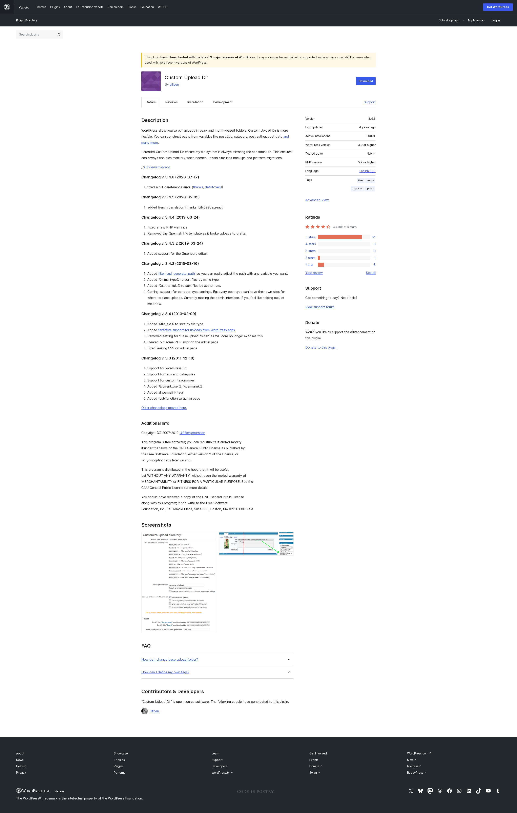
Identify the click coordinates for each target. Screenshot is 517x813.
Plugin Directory (27, 20)
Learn (215, 753)
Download (366, 81)
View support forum (319, 307)
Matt (412, 760)
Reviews (171, 102)
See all (371, 273)
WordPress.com (419, 753)
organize (357, 188)
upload (370, 188)
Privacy (21, 772)
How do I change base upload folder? (169, 659)
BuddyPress (417, 772)
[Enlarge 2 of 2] (288, 537)
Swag (314, 772)
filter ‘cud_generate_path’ (176, 273)
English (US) (367, 171)
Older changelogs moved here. (164, 408)
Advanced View (317, 200)
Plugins (118, 766)
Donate (316, 766)
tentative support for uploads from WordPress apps (196, 330)
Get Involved (318, 753)
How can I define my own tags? (165, 672)
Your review (314, 273)
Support (370, 102)
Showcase (121, 753)
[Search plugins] (59, 34)
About (20, 753)
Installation (195, 102)
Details (151, 102)
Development (223, 102)
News (20, 760)
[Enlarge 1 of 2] (210, 537)
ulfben (174, 84)
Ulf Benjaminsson (157, 167)
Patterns (119, 772)
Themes (119, 760)
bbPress (414, 766)
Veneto (59, 791)
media (370, 180)
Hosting (21, 766)
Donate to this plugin (320, 347)
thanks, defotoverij (207, 187)
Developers (219, 766)
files (360, 180)
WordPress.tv (222, 772)
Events (313, 760)
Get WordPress (498, 7)
